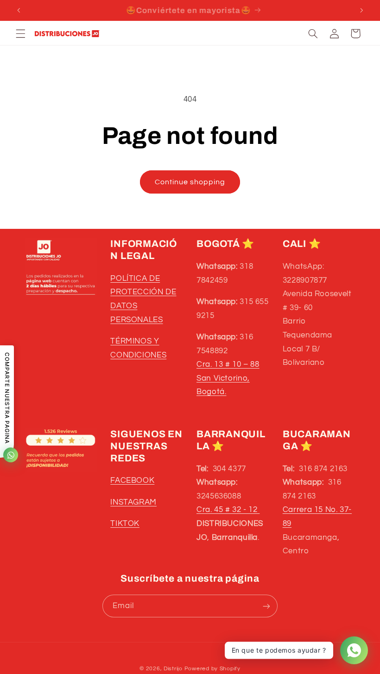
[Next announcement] (361, 10)
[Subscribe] (266, 606)
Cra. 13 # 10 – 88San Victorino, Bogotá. (228, 378)
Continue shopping (190, 182)
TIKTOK (124, 523)
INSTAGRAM (133, 502)
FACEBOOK (132, 480)
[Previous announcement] (18, 10)
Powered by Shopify (212, 668)
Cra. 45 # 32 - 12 (228, 510)
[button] (20, 33)
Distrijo (174, 668)
